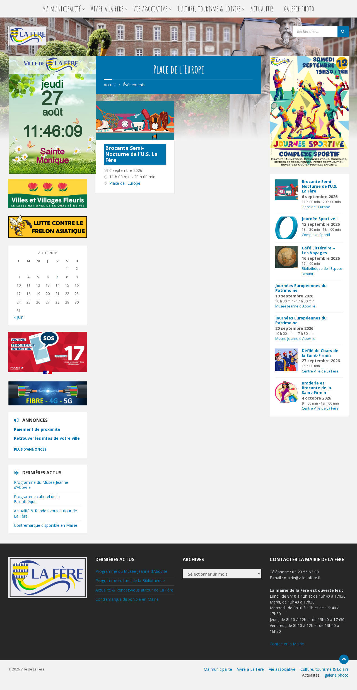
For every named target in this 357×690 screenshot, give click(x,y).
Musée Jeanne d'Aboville (295, 306)
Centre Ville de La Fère (320, 371)
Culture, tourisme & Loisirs (209, 8)
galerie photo (299, 8)
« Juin (18, 317)
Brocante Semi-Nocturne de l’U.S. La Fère (131, 154)
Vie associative (150, 8)
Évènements (134, 84)
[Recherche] (343, 31)
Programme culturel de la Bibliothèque (37, 499)
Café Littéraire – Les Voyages (318, 250)
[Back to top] (344, 659)
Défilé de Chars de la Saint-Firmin (320, 353)
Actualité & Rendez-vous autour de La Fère (45, 513)
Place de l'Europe (124, 183)
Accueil (110, 84)
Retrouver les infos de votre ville (47, 438)
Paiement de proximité (37, 429)
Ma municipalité (61, 8)
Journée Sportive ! (319, 218)
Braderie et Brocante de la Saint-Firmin (316, 387)
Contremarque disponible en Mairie (45, 525)
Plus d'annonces (30, 449)
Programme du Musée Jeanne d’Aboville (41, 485)
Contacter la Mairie (287, 643)
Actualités (262, 8)
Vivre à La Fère (107, 8)
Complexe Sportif (316, 234)
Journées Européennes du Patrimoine (301, 288)
